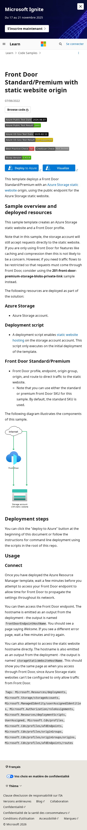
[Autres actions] (78, 53)
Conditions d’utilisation (18, 818)
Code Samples (27, 53)
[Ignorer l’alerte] (80, 6)
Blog (39, 801)
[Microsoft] (43, 44)
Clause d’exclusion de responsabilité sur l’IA (33, 795)
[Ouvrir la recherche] (60, 44)
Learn (9, 53)
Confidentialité (13, 807)
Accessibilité (47, 818)
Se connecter (75, 44)
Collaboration (59, 801)
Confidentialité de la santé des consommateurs (35, 813)
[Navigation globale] (4, 44)
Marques (70, 818)
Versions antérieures (17, 801)
